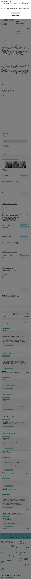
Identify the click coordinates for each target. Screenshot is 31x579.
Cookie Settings (15, 17)
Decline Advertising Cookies (15, 15)
